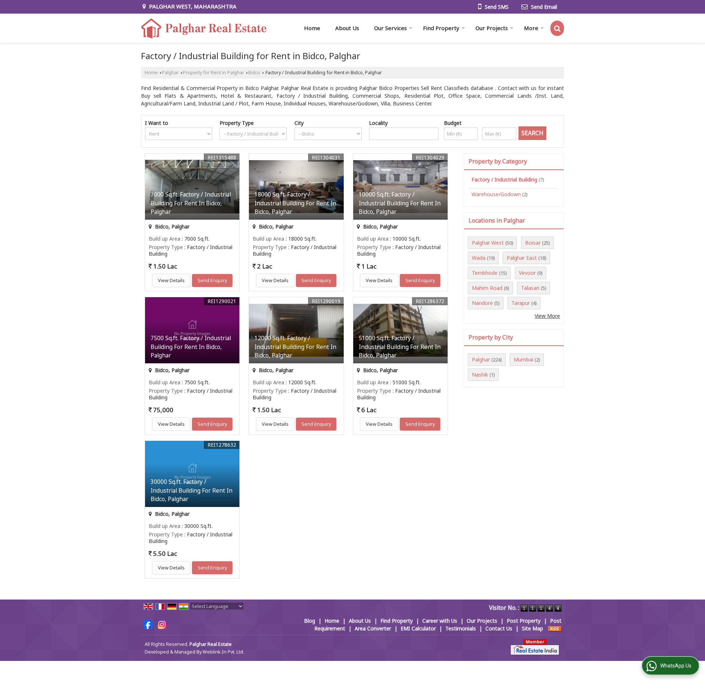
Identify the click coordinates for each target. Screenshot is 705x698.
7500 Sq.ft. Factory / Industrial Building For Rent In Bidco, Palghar (191, 346)
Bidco (254, 72)
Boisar (532, 242)
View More (547, 315)
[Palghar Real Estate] (204, 28)
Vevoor (527, 272)
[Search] (557, 28)
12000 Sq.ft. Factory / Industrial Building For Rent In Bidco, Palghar (295, 346)
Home (312, 28)
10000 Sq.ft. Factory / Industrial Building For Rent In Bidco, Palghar (400, 203)
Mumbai (523, 359)
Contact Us (498, 628)
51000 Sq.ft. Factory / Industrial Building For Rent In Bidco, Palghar (400, 346)
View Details (171, 280)
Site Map (532, 628)
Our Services (390, 28)
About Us (347, 28)
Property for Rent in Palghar (213, 72)
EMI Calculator (418, 628)
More (531, 28)
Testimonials (460, 628)
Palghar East (522, 257)
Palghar (170, 72)
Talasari (530, 287)
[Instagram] (162, 623)
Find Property (441, 28)
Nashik (480, 374)
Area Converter (373, 628)
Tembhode (485, 272)
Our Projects (492, 28)
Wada (478, 257)
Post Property (523, 620)
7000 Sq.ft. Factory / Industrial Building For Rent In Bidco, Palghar (191, 203)
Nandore (482, 302)
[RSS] (554, 628)
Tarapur (520, 302)
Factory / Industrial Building (504, 179)
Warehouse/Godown (496, 194)
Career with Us (439, 620)
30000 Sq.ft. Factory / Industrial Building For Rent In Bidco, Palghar (191, 490)
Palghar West (488, 242)
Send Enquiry (212, 280)
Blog (309, 620)
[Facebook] (148, 623)
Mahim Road (487, 287)
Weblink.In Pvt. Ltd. (223, 652)
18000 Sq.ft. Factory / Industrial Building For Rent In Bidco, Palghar (295, 203)
